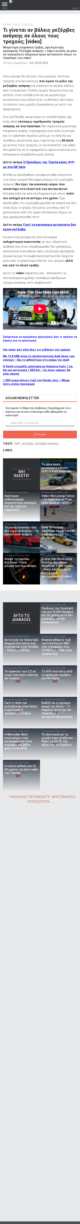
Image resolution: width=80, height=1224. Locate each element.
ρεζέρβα (27, 443)
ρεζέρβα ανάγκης (47, 443)
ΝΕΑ (17, 24)
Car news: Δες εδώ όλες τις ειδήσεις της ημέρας (37, 349)
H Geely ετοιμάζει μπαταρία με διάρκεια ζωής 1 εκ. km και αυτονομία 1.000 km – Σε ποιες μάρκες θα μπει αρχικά (38, 370)
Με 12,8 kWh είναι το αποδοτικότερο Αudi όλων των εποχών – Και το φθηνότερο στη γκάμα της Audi (39, 358)
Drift (17, 443)
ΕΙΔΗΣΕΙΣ (27, 24)
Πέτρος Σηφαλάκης (15, 62)
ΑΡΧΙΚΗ (7, 24)
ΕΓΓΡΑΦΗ (40, 434)
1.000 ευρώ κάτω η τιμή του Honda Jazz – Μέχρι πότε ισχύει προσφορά (36, 382)
